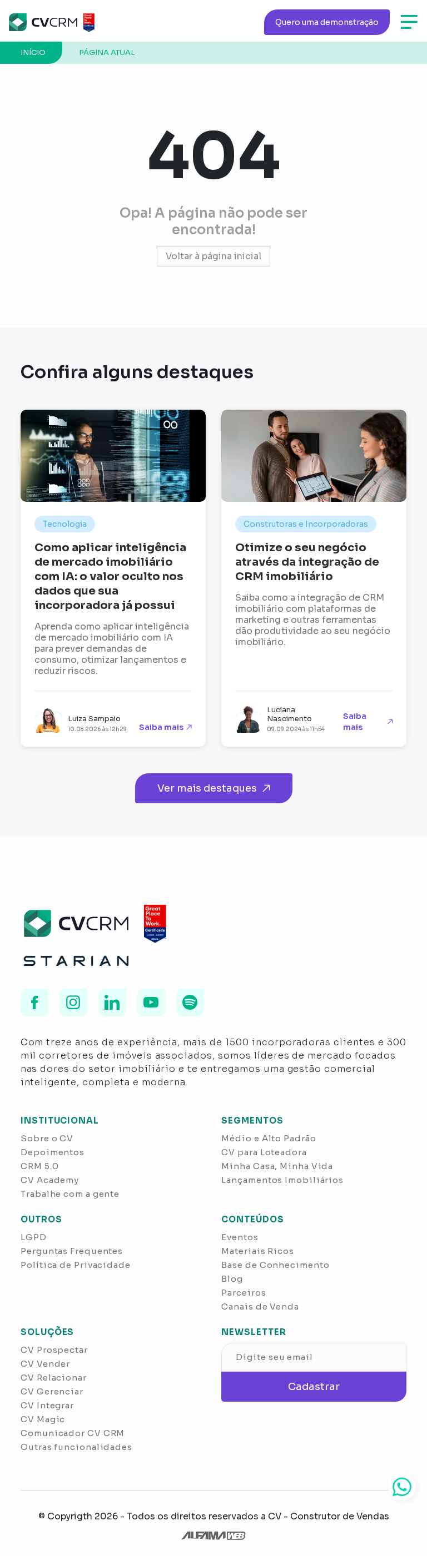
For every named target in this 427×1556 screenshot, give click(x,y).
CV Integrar (47, 1405)
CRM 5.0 (39, 1166)
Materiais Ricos (257, 1251)
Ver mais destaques (207, 788)
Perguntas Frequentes (72, 1251)
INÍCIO (33, 52)
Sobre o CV (47, 1138)
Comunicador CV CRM (73, 1433)
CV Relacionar (54, 1377)
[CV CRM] (51, 22)
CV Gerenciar (52, 1391)
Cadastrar (314, 1387)
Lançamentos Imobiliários (282, 1180)
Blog (232, 1278)
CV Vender (45, 1363)
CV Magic (43, 1419)
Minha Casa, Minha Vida (277, 1166)
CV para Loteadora (263, 1152)
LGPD (34, 1237)
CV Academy (50, 1180)
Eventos (239, 1237)
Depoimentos (53, 1152)
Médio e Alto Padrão (268, 1138)
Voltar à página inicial (213, 256)
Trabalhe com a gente (70, 1194)
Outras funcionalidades (76, 1447)
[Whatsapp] (402, 1486)
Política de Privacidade (76, 1265)
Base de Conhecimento (275, 1265)
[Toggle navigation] (409, 22)
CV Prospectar (54, 1349)
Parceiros (243, 1292)
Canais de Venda (260, 1306)
